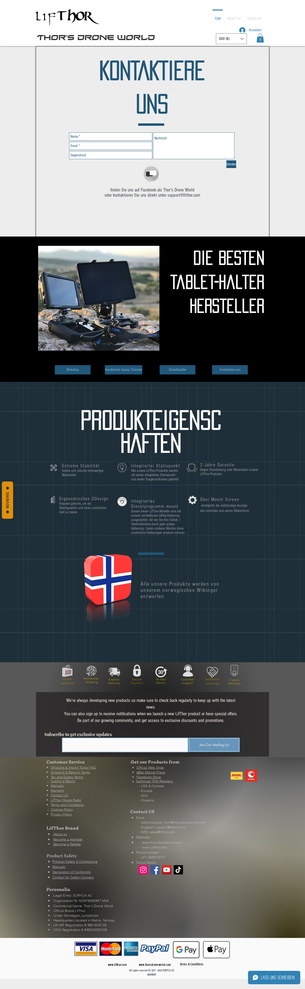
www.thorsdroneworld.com (162, 842)
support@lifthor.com (184, 195)
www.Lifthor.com (154, 847)
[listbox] (231, 38)
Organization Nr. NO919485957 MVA (81, 901)
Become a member (68, 839)
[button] (260, 37)
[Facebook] (155, 869)
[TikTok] (178, 869)
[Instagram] (143, 869)
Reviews (7, 500)
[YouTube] (166, 869)
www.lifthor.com (117, 965)
